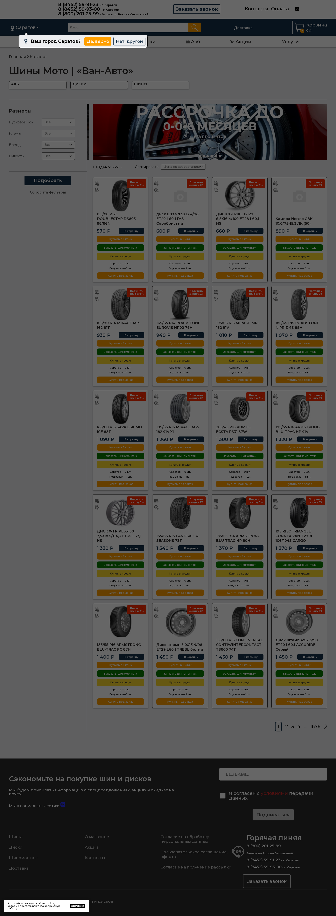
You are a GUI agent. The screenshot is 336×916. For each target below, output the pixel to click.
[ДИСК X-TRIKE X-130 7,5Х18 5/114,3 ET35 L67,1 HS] (120, 513)
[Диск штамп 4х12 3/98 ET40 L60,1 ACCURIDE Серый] (299, 621)
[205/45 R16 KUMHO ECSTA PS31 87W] (239, 408)
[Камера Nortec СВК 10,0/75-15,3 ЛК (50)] (299, 195)
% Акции (240, 41)
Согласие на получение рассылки (195, 867)
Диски (15, 847)
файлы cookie (45, 903)
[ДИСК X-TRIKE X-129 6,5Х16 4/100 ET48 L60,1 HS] (239, 195)
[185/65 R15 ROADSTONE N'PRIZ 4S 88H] (299, 304)
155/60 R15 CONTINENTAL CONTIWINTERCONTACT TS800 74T (239, 645)
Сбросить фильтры (48, 192)
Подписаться (273, 814)
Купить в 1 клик (120, 239)
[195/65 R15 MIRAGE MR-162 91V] (239, 304)
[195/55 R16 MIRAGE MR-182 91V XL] (180, 408)
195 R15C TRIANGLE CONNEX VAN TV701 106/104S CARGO (294, 536)
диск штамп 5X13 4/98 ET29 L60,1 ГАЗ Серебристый (177, 219)
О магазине (97, 836)
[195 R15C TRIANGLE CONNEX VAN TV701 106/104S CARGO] (299, 513)
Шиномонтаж (23, 857)
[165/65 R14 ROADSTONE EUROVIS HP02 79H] (180, 304)
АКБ (15, 84)
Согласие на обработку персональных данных (184, 839)
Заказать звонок (197, 9)
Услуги (290, 41)
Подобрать (48, 180)
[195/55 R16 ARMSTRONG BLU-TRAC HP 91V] (299, 408)
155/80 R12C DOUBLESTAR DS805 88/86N (116, 219)
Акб (195, 41)
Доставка (243, 28)
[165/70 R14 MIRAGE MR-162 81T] (120, 304)
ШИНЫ (140, 84)
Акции (91, 847)
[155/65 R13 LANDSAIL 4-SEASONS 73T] (180, 513)
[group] (210, 132)
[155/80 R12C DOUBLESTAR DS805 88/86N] (120, 195)
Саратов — (120, 263)
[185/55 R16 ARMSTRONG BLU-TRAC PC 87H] (120, 621)
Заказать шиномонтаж (120, 247)
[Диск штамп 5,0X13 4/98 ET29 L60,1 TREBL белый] (180, 621)
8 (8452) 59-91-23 (78, 4)
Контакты (256, 8)
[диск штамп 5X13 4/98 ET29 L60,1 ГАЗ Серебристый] (180, 195)
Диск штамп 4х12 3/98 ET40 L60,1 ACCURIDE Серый (297, 645)
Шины (15, 836)
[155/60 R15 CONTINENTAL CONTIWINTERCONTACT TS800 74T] (239, 621)
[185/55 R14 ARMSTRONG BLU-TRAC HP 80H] (239, 513)
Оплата (280, 8)
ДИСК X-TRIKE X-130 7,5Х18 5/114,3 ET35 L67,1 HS (119, 536)
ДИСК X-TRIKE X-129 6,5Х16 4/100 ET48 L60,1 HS (237, 219)
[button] (200, 156)
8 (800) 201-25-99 (78, 14)
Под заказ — (120, 268)
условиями (274, 793)
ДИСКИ (80, 84)
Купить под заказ (120, 275)
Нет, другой (129, 41)
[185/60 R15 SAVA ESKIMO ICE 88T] (120, 408)
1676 (315, 726)
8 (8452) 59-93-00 (79, 9)
